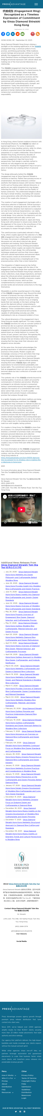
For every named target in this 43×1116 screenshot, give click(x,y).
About (4, 1084)
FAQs (24, 1084)
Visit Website (21, 934)
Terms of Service (29, 1078)
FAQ (3, 1089)
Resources (6, 1092)
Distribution (7, 1087)
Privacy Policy (27, 1075)
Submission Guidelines (26, 1088)
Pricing (4, 1081)
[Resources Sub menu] (13, 1092)
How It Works (7, 1075)
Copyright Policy (29, 1081)
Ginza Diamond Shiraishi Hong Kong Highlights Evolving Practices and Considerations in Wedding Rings (23, 768)
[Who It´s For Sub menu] (15, 1078)
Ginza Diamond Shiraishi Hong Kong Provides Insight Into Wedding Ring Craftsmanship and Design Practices (23, 586)
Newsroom (26, 1095)
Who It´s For (7, 1078)
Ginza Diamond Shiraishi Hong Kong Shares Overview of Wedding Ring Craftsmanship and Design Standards (23, 606)
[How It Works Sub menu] (15, 1075)
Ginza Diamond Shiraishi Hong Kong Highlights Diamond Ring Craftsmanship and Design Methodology (22, 637)
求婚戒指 (38, 46)
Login (24, 1098)
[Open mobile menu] (36, 4)
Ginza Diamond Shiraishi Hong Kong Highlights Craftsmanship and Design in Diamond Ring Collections (22, 668)
